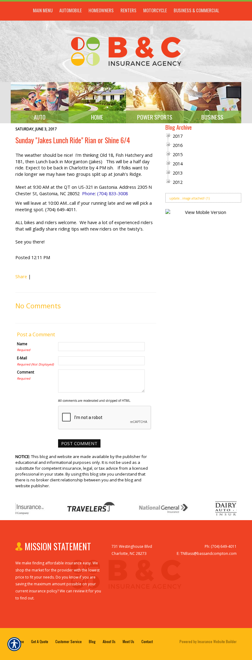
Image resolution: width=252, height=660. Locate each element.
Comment (25, 372)
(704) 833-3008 (112, 193)
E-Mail (22, 357)
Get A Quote (39, 641)
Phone (88, 193)
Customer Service (68, 641)
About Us (109, 641)
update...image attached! (187, 198)
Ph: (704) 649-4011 (221, 546)
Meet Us (128, 641)
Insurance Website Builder (217, 641)
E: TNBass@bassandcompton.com (207, 553)
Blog (92, 641)
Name (22, 343)
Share (21, 276)
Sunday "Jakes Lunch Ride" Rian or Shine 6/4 (72, 140)
